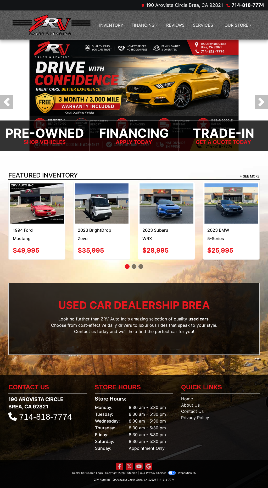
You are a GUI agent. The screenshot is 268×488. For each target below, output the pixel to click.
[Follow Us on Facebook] (119, 452)
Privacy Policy (195, 403)
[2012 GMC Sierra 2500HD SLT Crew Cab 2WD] (37, 196)
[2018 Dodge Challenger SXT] (231, 194)
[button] (6, 102)
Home (187, 384)
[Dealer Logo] (51, 25)
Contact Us (192, 397)
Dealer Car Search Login (87, 458)
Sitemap (132, 458)
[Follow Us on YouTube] (139, 452)
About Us (190, 390)
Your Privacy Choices (153, 458)
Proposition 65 (187, 458)
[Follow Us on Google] (148, 452)
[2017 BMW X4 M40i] (166, 195)
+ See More (250, 176)
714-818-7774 (248, 5)
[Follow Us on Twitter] (129, 452)
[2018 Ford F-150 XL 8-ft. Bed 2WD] (102, 195)
